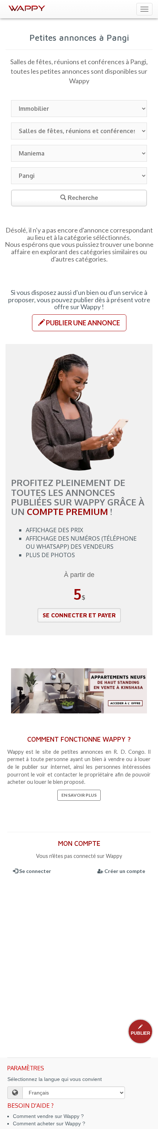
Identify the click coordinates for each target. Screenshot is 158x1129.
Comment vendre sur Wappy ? (48, 1116)
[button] (79, 322)
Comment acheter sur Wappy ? (49, 1123)
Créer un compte (124, 871)
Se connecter (34, 871)
